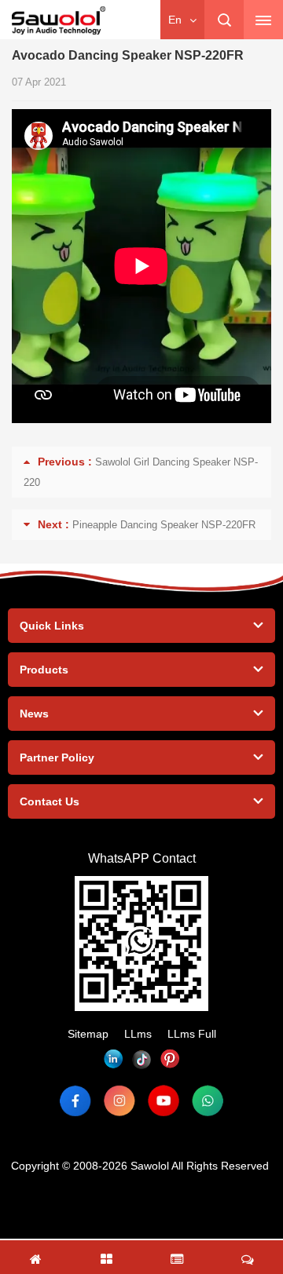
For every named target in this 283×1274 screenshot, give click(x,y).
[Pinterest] (170, 1059)
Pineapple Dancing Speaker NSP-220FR (163, 525)
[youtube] (163, 1100)
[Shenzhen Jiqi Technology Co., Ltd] (58, 20)
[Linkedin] (113, 1059)
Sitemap (88, 1034)
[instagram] (119, 1100)
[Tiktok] (141, 1059)
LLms (138, 1034)
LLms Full (191, 1034)
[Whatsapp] (207, 1100)
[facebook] (75, 1100)
